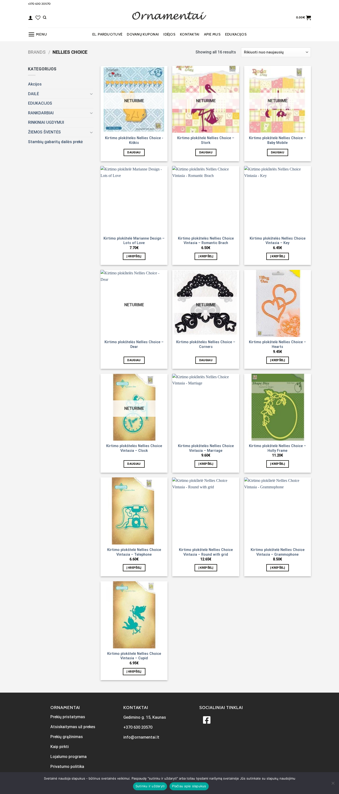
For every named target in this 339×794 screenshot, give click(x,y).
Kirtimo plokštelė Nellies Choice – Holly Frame (277, 448)
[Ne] (332, 785)
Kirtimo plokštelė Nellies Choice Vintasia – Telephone (134, 552)
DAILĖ (33, 93)
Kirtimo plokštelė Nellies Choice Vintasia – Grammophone (278, 552)
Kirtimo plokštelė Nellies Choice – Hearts (277, 344)
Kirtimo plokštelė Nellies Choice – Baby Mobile (277, 140)
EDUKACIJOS (236, 34)
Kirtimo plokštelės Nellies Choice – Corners (205, 344)
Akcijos (35, 84)
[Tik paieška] (44, 17)
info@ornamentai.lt (141, 737)
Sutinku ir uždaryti (150, 786)
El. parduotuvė (107, 34)
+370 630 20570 (39, 3)
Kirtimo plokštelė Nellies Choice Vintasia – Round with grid (206, 552)
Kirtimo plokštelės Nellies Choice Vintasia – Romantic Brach (206, 240)
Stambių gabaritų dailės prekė (55, 141)
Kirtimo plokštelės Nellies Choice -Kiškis (134, 140)
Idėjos (169, 34)
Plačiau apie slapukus (189, 786)
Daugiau (133, 152)
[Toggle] (91, 94)
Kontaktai (190, 34)
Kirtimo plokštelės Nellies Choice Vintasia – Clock (134, 448)
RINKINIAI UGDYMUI (46, 122)
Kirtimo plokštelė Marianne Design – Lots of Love (134, 240)
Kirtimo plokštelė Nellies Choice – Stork (205, 140)
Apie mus (212, 34)
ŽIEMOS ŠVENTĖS (44, 132)
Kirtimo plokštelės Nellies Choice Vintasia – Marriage (206, 448)
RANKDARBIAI (41, 113)
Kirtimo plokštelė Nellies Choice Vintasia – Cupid (134, 656)
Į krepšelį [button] (134, 256)
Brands (37, 52)
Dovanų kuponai (143, 34)
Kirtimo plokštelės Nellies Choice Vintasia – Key (277, 240)
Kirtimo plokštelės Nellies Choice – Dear (134, 344)
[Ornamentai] (169, 17)
